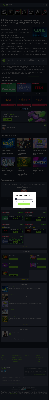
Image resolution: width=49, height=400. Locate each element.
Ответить (24, 204)
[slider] (16, 199)
